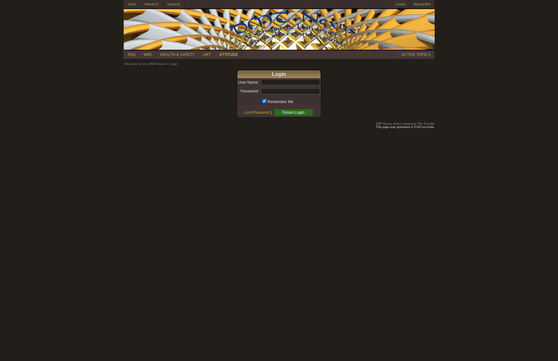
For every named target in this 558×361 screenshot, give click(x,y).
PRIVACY (152, 4)
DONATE (174, 4)
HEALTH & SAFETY (177, 54)
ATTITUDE (228, 54)
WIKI (148, 54)
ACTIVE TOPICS (415, 54)
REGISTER (422, 4)
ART (207, 54)
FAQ (131, 54)
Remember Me (280, 102)
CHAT (132, 4)
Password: (250, 91)
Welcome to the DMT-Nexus (144, 64)
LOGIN (400, 4)
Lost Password (257, 112)
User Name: (248, 82)
